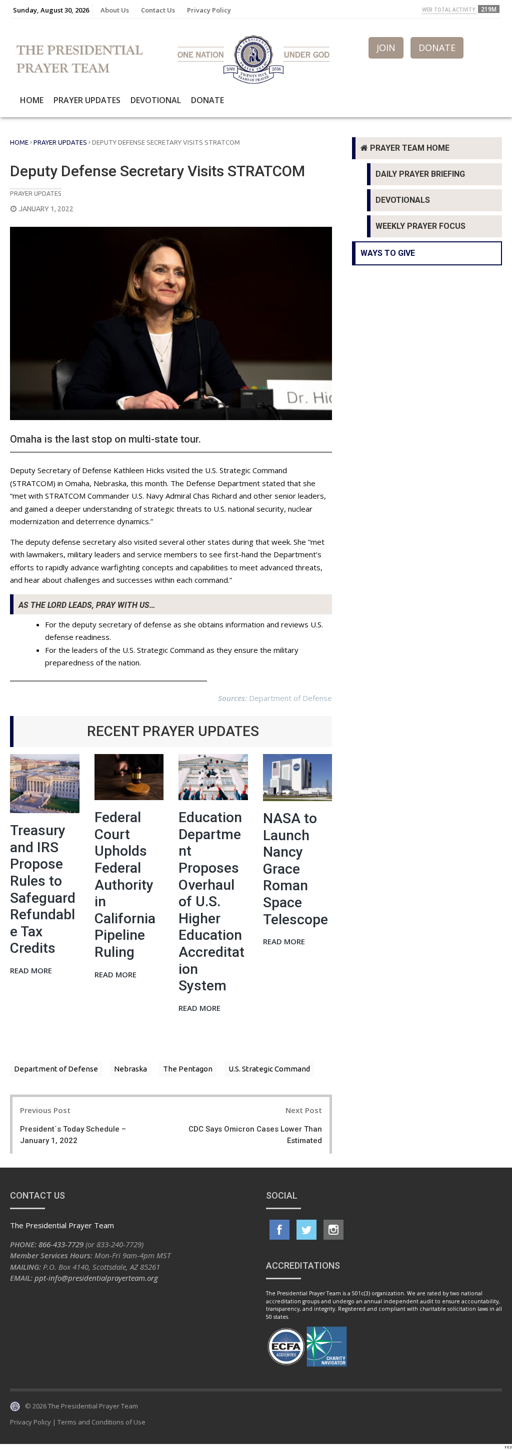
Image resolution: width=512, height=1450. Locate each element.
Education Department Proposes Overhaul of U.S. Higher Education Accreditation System (211, 901)
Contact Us (158, 10)
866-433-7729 (61, 1244)
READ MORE (31, 971)
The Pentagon (187, 1068)
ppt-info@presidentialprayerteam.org (96, 1278)
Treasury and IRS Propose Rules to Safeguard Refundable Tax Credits (43, 889)
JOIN (386, 48)
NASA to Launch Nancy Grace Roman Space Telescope (295, 869)
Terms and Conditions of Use (102, 1421)
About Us (114, 10)
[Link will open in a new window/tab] (280, 1230)
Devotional (155, 100)
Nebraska (130, 1068)
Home (32, 100)
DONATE (437, 48)
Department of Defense (56, 1068)
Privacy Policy (209, 10)
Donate (207, 100)
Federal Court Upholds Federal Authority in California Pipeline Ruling (125, 884)
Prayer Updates (87, 100)
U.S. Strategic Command (269, 1068)
